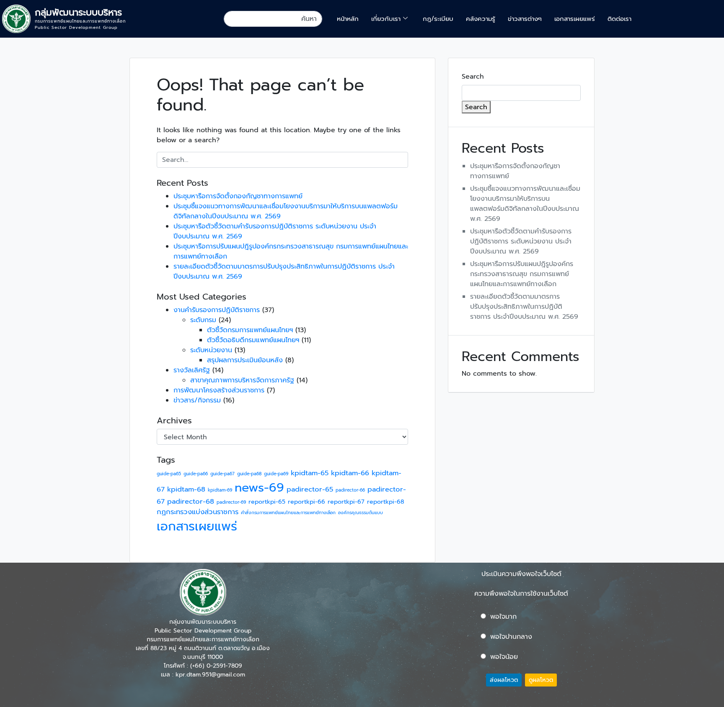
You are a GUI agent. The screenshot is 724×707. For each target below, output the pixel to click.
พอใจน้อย (504, 657)
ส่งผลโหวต (504, 680)
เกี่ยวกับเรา (386, 18)
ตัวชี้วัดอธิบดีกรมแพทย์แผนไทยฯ (253, 340)
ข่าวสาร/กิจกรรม (197, 400)
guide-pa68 (249, 473)
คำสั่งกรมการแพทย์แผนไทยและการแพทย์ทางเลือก (288, 512)
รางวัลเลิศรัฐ (191, 370)
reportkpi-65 (266, 501)
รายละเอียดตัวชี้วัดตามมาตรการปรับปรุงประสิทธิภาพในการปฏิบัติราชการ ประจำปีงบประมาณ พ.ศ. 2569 (524, 307)
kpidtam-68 (186, 489)
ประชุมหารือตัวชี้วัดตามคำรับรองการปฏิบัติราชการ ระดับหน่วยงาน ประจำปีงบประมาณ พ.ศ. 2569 (520, 241)
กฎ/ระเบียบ (438, 18)
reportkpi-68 (385, 501)
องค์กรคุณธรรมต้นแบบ (360, 512)
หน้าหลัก (348, 18)
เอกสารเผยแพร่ (574, 18)
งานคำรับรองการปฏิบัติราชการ (216, 310)
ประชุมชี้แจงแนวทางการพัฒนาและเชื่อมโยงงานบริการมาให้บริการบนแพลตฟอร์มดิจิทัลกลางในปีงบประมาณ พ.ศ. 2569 (525, 204)
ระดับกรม (203, 320)
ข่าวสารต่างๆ (525, 18)
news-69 (259, 488)
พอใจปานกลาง (511, 637)
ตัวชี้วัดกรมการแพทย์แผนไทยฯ (250, 330)
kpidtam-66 (350, 473)
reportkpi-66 (306, 501)
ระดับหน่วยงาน (211, 350)
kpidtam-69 (220, 490)
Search (473, 77)
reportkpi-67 (346, 501)
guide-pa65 (169, 473)
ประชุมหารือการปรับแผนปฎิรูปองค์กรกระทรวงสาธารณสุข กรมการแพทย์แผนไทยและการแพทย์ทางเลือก (521, 274)
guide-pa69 (276, 473)
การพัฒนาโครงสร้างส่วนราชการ (218, 390)
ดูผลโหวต (541, 680)
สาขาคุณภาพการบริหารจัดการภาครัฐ (242, 380)
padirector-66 (350, 490)
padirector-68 (190, 501)
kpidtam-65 (309, 473)
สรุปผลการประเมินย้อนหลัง (245, 360)
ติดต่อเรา (619, 18)
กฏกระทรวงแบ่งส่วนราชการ (197, 512)
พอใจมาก (503, 617)
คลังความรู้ (480, 18)
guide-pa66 (196, 473)
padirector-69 (231, 502)
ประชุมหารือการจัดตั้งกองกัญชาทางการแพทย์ (238, 196)
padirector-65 (310, 489)
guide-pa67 (222, 473)
